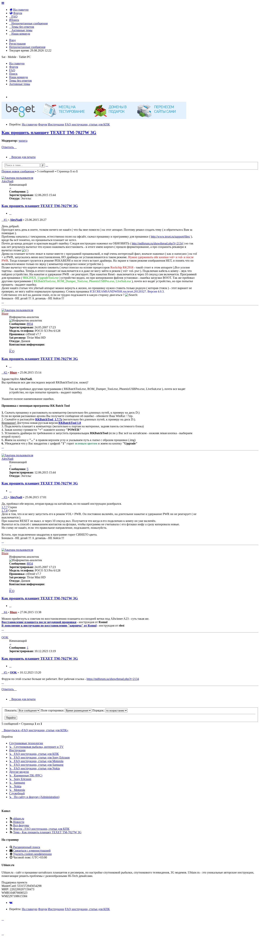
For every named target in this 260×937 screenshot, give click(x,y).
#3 (6, 497)
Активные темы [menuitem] (19, 84)
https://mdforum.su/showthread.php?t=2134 (113, 679)
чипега (22, 140)
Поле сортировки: (53, 710)
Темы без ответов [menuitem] (20, 80)
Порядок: (98, 710)
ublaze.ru (18, 818)
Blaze (5, 313)
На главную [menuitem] (17, 63)
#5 (6, 672)
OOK (5, 637)
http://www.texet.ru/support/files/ (170, 236)
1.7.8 (5, 510)
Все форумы (21, 825)
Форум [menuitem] (13, 66)
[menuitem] (19, 9)
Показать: (11, 710)
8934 (30, 323)
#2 (6, 372)
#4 (6, 612)
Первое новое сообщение (18, 171)
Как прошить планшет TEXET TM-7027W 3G (49, 132)
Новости (18, 822)
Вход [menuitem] (12, 40)
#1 (6, 219)
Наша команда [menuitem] (18, 77)
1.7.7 (5, 507)
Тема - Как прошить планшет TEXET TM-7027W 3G (47, 832)
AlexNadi (7, 181)
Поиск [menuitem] (13, 73)
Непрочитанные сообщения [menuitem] (27, 47)
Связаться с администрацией (32, 850)
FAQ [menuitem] (12, 70)
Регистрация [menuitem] (17, 43)
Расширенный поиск (26, 847)
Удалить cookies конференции (32, 854)
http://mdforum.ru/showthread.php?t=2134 (157, 243)
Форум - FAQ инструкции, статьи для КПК (41, 828)
